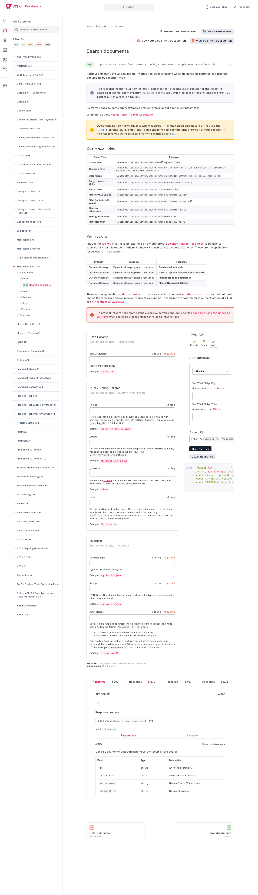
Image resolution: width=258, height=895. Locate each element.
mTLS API (22, 342)
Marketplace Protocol (29, 248)
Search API (23, 503)
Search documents (37, 284)
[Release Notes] (4, 85)
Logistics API (24, 230)
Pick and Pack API (27, 395)
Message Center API (28, 333)
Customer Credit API (28, 128)
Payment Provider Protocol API (34, 377)
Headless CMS (25, 182)
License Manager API (29, 221)
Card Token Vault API (29, 83)
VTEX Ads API (24, 539)
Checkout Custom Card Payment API (37, 119)
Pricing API (23, 431)
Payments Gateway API (30, 386)
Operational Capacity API (31, 351)
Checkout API (24, 110)
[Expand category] (14, 57)
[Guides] (4, 20)
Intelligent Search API (29, 191)
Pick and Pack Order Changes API (36, 413)
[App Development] (4, 40)
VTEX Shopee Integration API (33, 257)
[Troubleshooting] (4, 69)
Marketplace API (26, 239)
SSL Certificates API (28, 521)
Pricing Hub (23, 440)
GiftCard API (24, 155)
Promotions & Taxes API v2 (32, 458)
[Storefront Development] (4, 49)
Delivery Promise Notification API (35, 137)
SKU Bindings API (26, 494)
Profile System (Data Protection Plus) (38, 584)
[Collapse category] (14, 267)
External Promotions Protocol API (35, 467)
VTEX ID (21, 566)
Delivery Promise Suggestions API (36, 146)
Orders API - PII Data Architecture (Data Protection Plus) (36, 595)
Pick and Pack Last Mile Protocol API (37, 404)
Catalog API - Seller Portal (31, 92)
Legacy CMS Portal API (30, 74)
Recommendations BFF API (32, 485)
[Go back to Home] (23, 7)
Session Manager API (29, 512)
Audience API (24, 65)
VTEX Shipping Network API (32, 548)
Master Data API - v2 (28, 266)
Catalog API (23, 101)
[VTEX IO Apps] (4, 59)
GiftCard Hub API (26, 173)
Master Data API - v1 (28, 324)
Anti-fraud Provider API (30, 56)
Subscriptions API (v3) (29, 530)
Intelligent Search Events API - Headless (34, 211)
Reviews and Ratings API (30, 476)
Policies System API (28, 422)
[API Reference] (4, 30)
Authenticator (25, 575)
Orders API (23, 360)
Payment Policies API (28, 368)
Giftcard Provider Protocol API (34, 164)
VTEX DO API (24, 557)
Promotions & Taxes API (30, 449)
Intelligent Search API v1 (31, 200)
